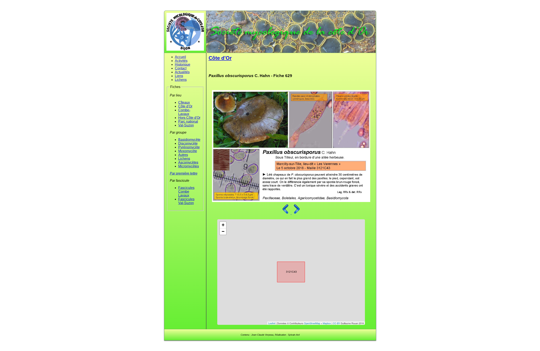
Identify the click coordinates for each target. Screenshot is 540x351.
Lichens (181, 79)
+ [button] (223, 225)
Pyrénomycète (189, 147)
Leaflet (271, 323)
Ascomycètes (188, 162)
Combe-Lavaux (184, 112)
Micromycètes (188, 166)
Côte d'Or (185, 106)
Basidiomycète (189, 139)
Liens (179, 76)
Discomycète (188, 143)
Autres (183, 155)
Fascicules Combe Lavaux (186, 191)
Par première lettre (183, 173)
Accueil (180, 57)
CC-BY (336, 323)
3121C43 (287, 271)
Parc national (188, 121)
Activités (181, 60)
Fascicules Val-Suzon (186, 201)
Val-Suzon (186, 125)
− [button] (223, 231)
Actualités (182, 72)
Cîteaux (184, 102)
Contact (180, 68)
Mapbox (327, 323)
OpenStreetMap (312, 323)
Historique (182, 64)
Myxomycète (187, 151)
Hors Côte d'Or (189, 117)
